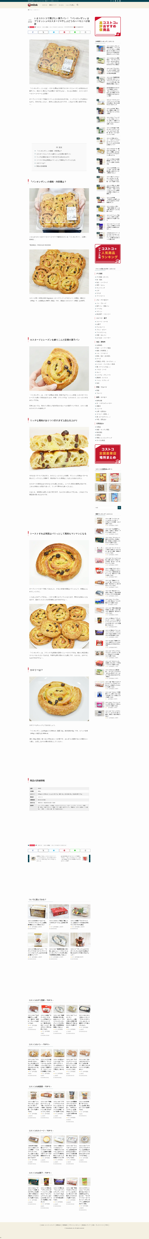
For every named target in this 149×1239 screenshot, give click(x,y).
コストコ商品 (45, 27)
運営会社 (58, 1225)
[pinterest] (115, 1)
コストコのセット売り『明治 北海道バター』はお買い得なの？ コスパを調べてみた (113, 209)
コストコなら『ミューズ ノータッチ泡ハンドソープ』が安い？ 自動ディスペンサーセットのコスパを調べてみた (113, 121)
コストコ (32, 27)
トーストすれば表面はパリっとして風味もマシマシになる (55, 160)
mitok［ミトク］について (47, 1225)
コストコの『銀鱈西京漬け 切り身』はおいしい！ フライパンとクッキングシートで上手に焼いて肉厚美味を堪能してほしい (113, 80)
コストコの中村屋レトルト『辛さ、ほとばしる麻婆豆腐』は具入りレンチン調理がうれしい (113, 170)
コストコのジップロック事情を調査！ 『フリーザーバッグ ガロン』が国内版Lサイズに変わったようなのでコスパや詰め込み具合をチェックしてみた (113, 50)
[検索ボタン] (77, 5)
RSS (106, 1225)
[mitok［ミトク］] (33, 5)
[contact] (120, 1)
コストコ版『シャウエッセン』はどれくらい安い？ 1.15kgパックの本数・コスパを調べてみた (113, 179)
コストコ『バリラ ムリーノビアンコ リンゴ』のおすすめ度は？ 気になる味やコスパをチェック (113, 102)
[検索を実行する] (119, 507)
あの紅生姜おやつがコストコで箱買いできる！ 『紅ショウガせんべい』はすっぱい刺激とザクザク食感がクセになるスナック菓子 (113, 91)
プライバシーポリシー (75, 1225)
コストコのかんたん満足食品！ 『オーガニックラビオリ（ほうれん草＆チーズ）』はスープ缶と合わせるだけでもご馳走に (113, 61)
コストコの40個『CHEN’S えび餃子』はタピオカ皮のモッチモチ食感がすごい (113, 200)
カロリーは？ (40, 163)
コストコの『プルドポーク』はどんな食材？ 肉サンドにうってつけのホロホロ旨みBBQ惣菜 (113, 71)
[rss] (118, 1)
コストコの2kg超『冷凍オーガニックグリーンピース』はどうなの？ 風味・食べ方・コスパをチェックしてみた (113, 131)
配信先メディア (86, 1225)
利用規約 (65, 1225)
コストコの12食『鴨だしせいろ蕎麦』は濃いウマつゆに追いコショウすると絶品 (113, 111)
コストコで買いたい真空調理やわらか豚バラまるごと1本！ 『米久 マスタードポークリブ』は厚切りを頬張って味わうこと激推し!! (113, 189)
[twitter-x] (113, 1)
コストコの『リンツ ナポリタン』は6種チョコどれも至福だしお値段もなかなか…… (113, 226)
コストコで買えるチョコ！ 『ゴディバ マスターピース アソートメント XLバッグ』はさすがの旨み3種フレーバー (113, 141)
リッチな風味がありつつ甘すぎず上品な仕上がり (52, 157)
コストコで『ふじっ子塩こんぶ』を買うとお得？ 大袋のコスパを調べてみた (113, 218)
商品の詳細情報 (41, 166)
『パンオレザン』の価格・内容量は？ (49, 151)
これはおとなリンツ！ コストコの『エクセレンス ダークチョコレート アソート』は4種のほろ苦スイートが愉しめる (113, 236)
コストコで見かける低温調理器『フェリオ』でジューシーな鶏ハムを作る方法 (113, 162)
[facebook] (111, 1)
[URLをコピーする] (85, 32)
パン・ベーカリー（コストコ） (56, 27)
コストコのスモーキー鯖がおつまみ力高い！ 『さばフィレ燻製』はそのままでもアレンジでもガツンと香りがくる (113, 152)
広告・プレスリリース (98, 1225)
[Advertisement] (44, 122)
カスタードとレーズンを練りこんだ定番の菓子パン (53, 154)
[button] (0, 1237)
